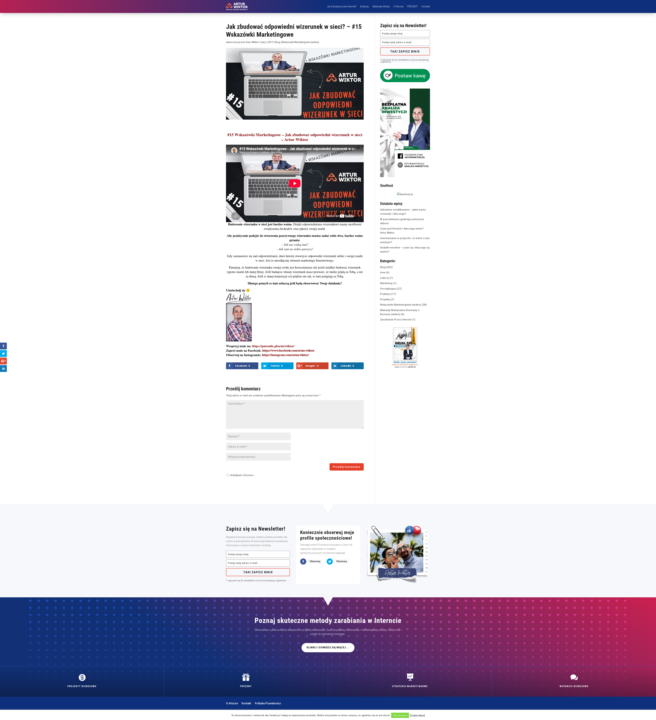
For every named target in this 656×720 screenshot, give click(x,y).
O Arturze (399, 6)
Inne (382, 272)
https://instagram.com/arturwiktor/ (285, 354)
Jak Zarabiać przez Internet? (341, 6)
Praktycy (385, 294)
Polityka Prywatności (268, 703)
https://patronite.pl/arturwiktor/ (273, 346)
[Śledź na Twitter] (330, 561)
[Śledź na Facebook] (303, 561)
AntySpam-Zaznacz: (242, 475)
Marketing (386, 283)
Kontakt (426, 6)
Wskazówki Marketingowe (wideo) (300, 42)
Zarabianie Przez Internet (395, 319)
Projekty (385, 299)
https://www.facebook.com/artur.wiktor (288, 350)
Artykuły (364, 6)
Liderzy (384, 277)
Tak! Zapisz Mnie (405, 51)
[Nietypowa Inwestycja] (405, 176)
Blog (277, 42)
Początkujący (388, 288)
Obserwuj (315, 561)
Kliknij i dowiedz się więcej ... (328, 647)
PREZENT (412, 6)
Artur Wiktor (252, 42)
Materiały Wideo (381, 6)
